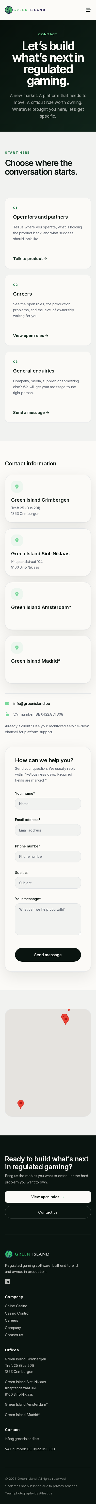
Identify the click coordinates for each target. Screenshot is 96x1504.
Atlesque (45, 1493)
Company (13, 1327)
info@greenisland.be (31, 703)
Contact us (48, 1212)
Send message (48, 954)
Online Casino (16, 1306)
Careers (11, 1320)
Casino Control (17, 1313)
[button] (66, 1020)
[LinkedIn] (7, 1282)
